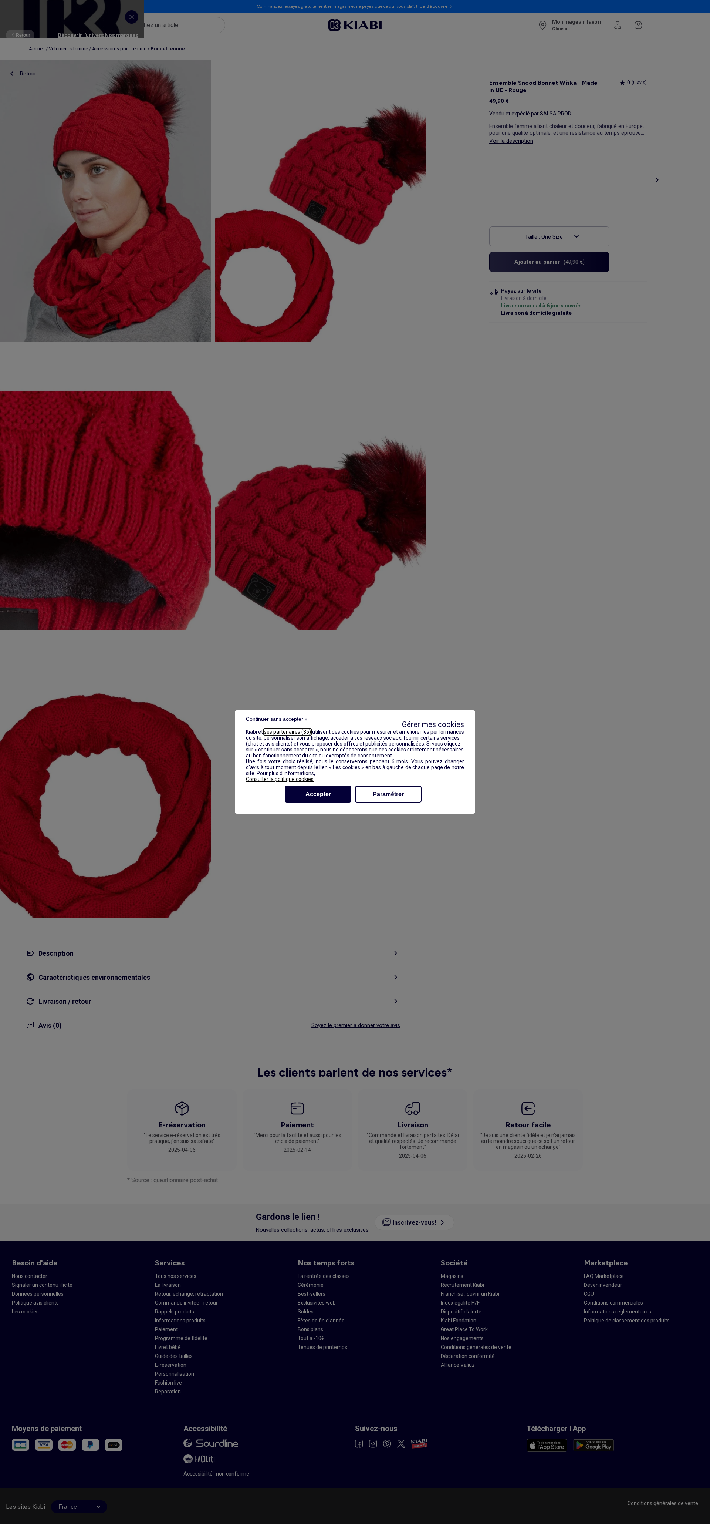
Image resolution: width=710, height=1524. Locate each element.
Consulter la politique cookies (280, 779)
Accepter (318, 794)
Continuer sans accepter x (276, 719)
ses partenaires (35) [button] (287, 732)
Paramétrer (388, 794)
